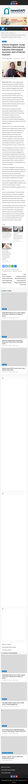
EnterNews (21, 780)
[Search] (23, 28)
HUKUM (4, 41)
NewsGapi (15, 271)
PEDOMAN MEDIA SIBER (9, 647)
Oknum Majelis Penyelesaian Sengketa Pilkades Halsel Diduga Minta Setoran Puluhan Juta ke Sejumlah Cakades (6, 254)
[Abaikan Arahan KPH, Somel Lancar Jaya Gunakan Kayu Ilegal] (14, 357)
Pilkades (20, 271)
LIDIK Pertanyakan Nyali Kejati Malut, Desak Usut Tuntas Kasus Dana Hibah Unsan (12, 342)
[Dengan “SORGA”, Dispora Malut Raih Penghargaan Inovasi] (14, 745)
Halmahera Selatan (15, 269)
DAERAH (4, 699)
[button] (6, 29)
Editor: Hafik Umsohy (7, 58)
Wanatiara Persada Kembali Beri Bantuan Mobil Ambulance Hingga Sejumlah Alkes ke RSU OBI (20, 279)
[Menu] (6, 29)
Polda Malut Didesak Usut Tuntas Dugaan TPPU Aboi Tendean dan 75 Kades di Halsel (13, 314)
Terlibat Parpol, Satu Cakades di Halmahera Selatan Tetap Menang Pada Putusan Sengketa (18, 235)
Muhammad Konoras (7, 271)
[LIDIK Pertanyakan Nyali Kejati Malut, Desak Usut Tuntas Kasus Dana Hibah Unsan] (14, 329)
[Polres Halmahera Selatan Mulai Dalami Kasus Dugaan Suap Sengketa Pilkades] (7, 229)
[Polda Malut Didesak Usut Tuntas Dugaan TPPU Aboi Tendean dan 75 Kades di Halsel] (14, 301)
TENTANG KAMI (6, 650)
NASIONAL (10, 752)
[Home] (3, 29)
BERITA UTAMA (6, 644)
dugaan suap (7, 269)
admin (11, 760)
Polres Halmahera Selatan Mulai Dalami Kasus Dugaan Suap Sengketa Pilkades (7, 278)
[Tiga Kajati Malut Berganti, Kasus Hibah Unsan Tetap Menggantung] (14, 691)
